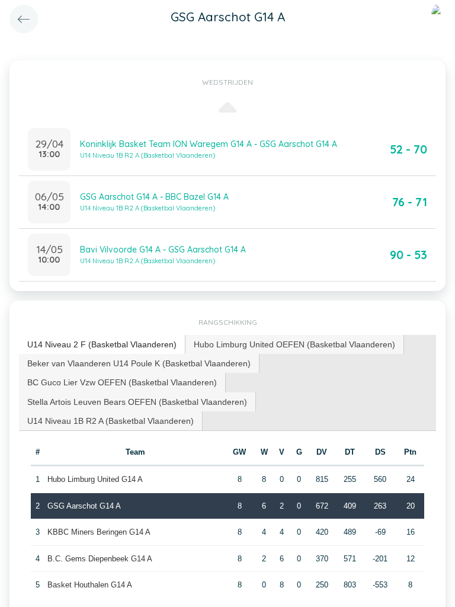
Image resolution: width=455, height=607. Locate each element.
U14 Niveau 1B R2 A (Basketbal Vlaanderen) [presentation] (110, 421)
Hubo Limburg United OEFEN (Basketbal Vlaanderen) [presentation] (294, 344)
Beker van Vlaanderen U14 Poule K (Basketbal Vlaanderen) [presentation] (139, 363)
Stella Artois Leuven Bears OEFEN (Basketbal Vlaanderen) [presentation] (137, 402)
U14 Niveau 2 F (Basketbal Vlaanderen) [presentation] (102, 344)
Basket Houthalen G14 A (89, 584)
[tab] (102, 344)
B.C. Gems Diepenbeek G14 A (99, 558)
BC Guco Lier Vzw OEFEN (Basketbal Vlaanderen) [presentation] (122, 382)
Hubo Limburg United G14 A (95, 479)
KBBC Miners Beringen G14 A (98, 532)
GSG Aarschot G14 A (84, 505)
